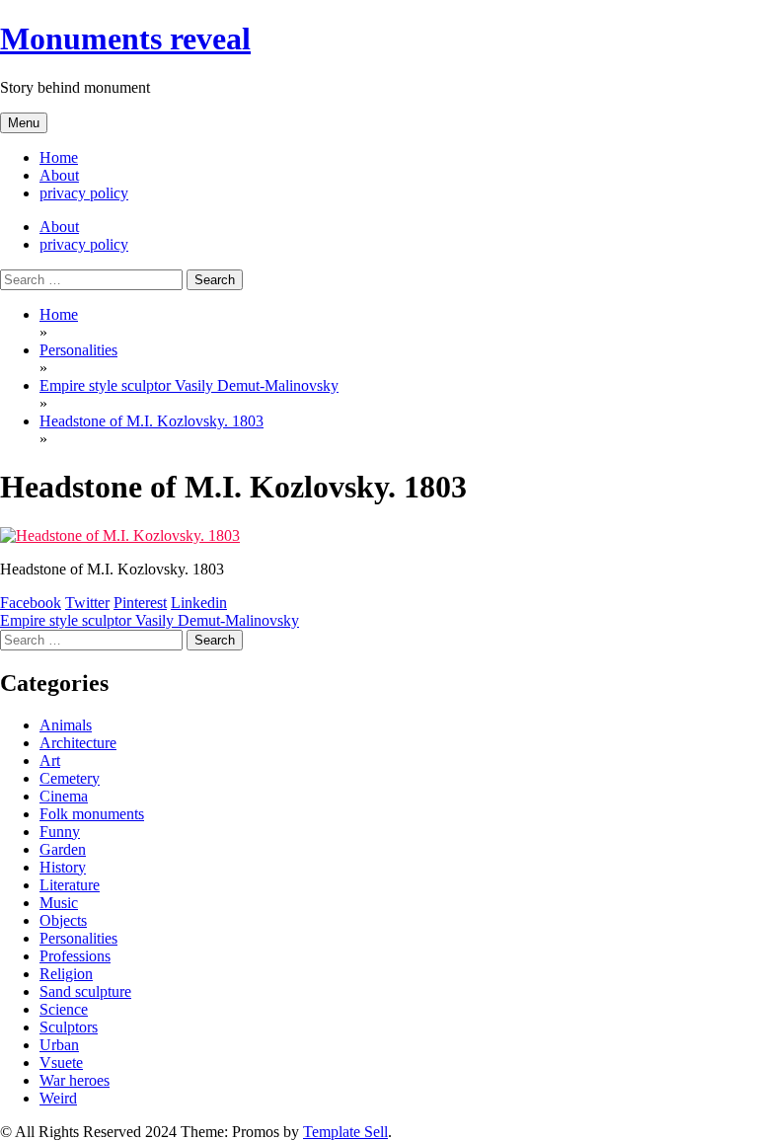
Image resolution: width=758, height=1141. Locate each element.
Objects (63, 920)
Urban (59, 1044)
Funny (59, 831)
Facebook (30, 602)
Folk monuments (91, 813)
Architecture (77, 742)
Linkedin (199, 602)
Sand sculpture (85, 991)
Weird (58, 1098)
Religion (66, 973)
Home (58, 157)
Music (58, 902)
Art (49, 760)
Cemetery (69, 778)
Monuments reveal (125, 38)
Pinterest (140, 602)
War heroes (74, 1080)
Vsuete (61, 1062)
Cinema (63, 796)
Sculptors (68, 1027)
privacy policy (83, 193)
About (59, 175)
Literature (69, 884)
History (62, 867)
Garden (62, 849)
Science (63, 1009)
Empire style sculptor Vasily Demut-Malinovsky (149, 620)
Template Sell (345, 1131)
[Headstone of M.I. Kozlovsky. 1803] (120, 535)
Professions (75, 956)
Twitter (87, 602)
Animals (65, 725)
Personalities (78, 938)
